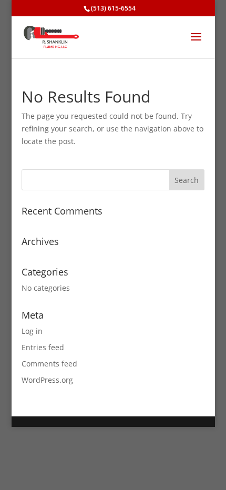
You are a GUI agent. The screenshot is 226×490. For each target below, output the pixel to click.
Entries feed (43, 347)
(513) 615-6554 (113, 8)
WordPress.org (47, 380)
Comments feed (49, 364)
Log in (32, 331)
